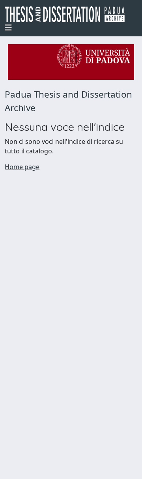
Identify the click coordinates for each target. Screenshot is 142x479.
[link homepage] (68, 14)
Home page (22, 166)
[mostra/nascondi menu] (8, 28)
